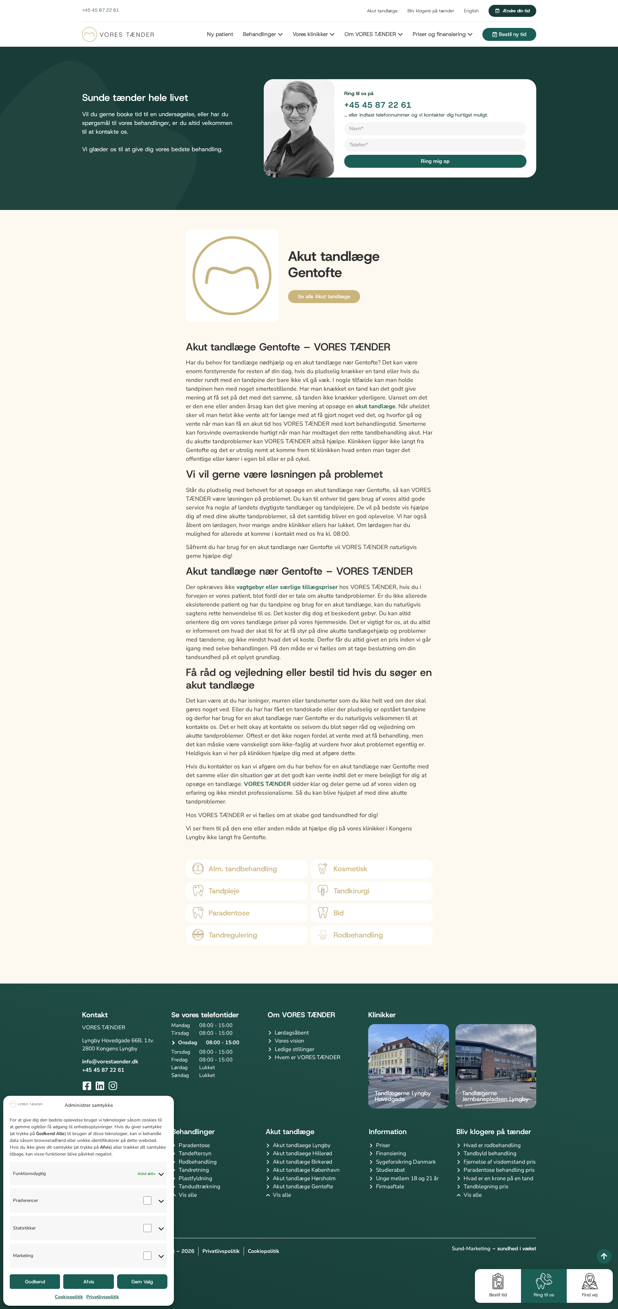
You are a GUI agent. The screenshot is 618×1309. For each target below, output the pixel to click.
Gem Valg (142, 1281)
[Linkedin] (100, 1086)
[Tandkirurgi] (323, 890)
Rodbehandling (358, 935)
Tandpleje (224, 891)
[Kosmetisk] (323, 868)
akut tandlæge (375, 406)
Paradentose (229, 913)
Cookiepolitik (69, 1297)
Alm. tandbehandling (243, 869)
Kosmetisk (350, 869)
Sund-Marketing (471, 1248)
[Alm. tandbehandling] (198, 868)
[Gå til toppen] (604, 1256)
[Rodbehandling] (323, 934)
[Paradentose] (198, 912)
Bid (338, 913)
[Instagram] (113, 1086)
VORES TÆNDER (267, 784)
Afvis (88, 1281)
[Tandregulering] (198, 934)
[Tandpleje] (198, 890)
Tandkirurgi (351, 891)
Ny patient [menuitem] (220, 34)
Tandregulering (233, 935)
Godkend (35, 1281)
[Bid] (323, 912)
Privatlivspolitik (102, 1297)
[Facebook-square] (87, 1086)
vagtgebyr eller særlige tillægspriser (287, 587)
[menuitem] (258, 34)
